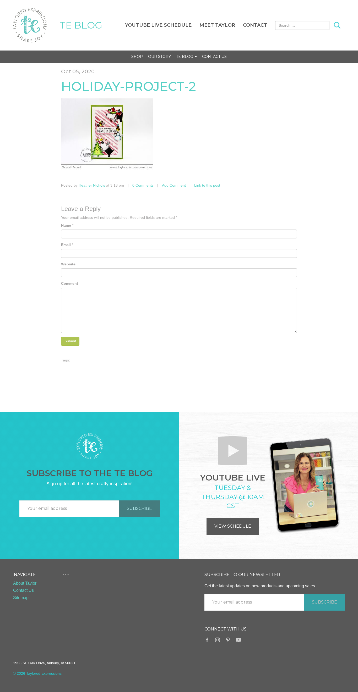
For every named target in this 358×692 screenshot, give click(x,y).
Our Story (159, 56)
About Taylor (24, 583)
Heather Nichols (92, 185)
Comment (69, 283)
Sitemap (21, 597)
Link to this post (207, 185)
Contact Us (214, 56)
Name (66, 225)
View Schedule (232, 526)
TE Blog (185, 56)
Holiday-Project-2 (128, 86)
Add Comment (174, 185)
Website (68, 264)
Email (66, 245)
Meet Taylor (217, 25)
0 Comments (143, 185)
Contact (255, 25)
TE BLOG (81, 25)
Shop (137, 56)
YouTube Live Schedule (158, 25)
